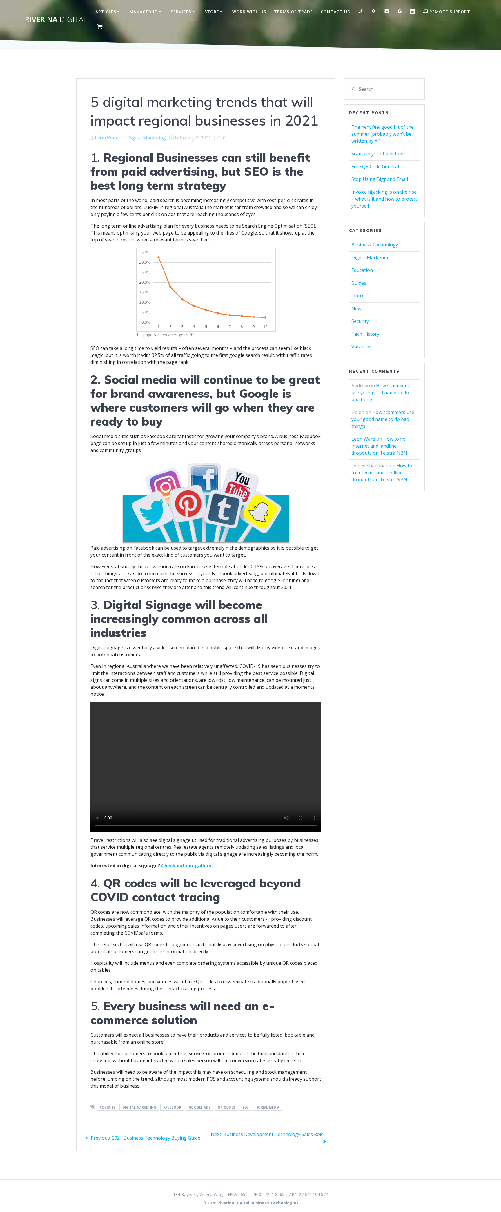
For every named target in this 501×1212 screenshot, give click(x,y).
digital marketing (139, 1107)
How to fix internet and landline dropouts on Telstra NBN (379, 446)
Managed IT (143, 11)
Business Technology (374, 244)
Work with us (249, 11)
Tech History (365, 334)
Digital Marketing (147, 138)
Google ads (199, 1107)
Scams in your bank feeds (379, 153)
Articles (105, 11)
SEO (245, 1107)
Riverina (56, 19)
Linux (357, 295)
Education (362, 270)
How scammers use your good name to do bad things (380, 392)
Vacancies (362, 347)
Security (360, 321)
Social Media (267, 1107)
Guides (358, 283)
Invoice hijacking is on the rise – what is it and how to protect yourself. (384, 199)
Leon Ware (107, 138)
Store (211, 11)
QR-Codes (226, 1107)
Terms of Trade (293, 11)
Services (181, 11)
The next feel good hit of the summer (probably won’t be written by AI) (382, 134)
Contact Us (335, 11)
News (357, 308)
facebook (172, 1107)
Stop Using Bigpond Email (379, 179)
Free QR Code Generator (377, 166)
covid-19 (107, 1107)
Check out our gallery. (187, 865)
